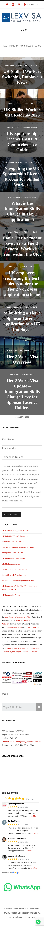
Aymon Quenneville (16, 804)
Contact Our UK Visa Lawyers (14, 575)
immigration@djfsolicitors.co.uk (28, 742)
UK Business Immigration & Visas (15, 531)
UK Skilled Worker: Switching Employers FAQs (22, 77)
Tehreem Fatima (31, 65)
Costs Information (32, 627)
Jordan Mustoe (14, 821)
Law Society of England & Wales (17, 617)
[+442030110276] (13, 5)
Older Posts (23, 417)
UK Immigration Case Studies (13, 558)
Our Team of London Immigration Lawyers (18, 547)
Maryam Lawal (29, 104)
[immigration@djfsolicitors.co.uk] (19, 5)
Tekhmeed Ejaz (29, 197)
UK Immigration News (11, 595)
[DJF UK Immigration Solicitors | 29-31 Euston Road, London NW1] (7, 5)
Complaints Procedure (13, 627)
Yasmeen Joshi (31, 351)
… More (34, 816)
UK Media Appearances (11, 564)
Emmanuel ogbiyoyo (16, 856)
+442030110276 (31, 652)
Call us (31, 917)
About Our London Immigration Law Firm (18, 580)
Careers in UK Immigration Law (14, 569)
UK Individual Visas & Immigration (15, 536)
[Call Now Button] (38, 922)
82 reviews (30, 799)
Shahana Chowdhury (17, 838)
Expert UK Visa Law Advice (13, 542)
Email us (22, 917)
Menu (24, 30)
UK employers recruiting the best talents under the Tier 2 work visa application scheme (22, 283)
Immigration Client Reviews (12, 553)
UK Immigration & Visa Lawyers (24, 909)
